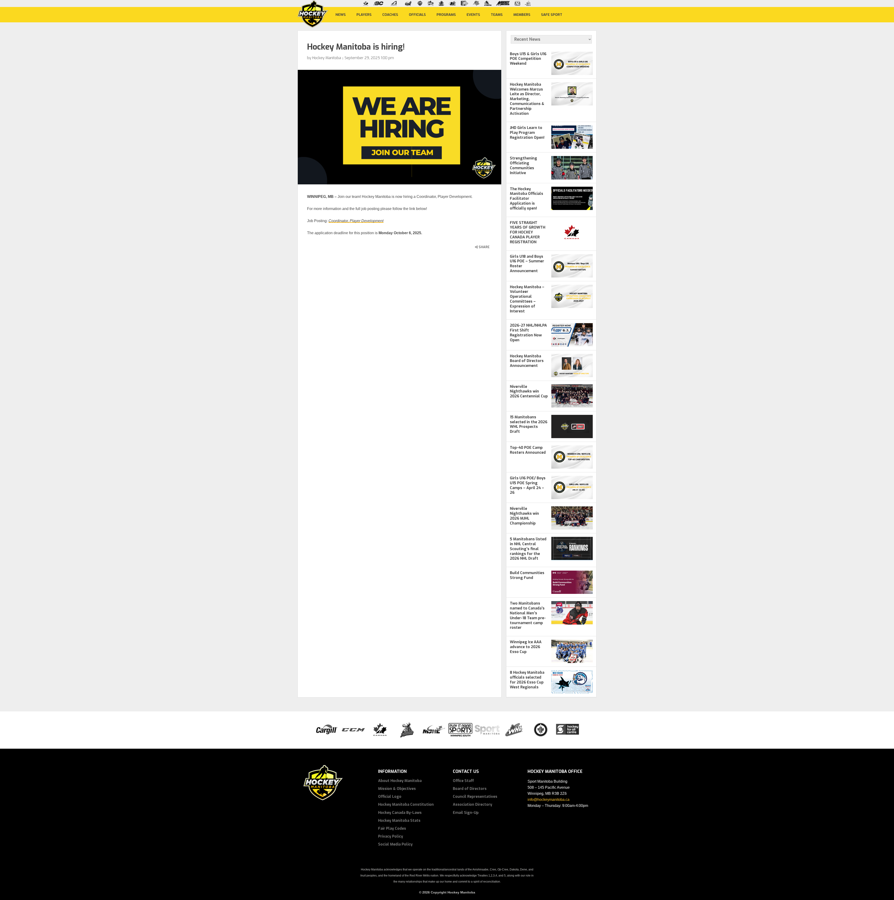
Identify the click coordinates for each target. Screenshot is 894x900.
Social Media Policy (395, 844)
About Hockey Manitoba (400, 780)
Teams (497, 14)
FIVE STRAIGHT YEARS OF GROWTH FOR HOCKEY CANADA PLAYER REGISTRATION (527, 232)
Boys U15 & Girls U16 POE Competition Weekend (528, 58)
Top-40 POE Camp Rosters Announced (528, 450)
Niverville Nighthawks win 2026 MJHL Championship (524, 515)
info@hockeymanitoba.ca (548, 800)
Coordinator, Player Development (355, 221)
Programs (446, 14)
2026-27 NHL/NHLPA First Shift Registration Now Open (528, 332)
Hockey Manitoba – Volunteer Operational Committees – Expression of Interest (527, 299)
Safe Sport (551, 14)
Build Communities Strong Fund (527, 575)
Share (484, 247)
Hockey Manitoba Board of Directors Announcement (527, 361)
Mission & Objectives (397, 788)
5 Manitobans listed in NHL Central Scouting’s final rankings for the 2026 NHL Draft (528, 549)
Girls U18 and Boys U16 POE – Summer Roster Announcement (527, 263)
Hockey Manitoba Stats (399, 820)
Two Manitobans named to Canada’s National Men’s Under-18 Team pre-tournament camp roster (528, 615)
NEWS (340, 14)
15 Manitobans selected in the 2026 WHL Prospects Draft (528, 424)
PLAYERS (364, 14)
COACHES (390, 14)
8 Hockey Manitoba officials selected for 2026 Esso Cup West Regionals (527, 679)
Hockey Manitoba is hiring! (356, 47)
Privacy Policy (390, 836)
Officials (417, 14)
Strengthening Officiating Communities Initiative (523, 165)
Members (521, 14)
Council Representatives (475, 796)
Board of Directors (470, 788)
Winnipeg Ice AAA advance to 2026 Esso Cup (526, 646)
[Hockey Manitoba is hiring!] (399, 127)
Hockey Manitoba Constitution (406, 804)
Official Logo (389, 796)
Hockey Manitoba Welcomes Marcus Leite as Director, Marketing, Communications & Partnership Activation (527, 99)
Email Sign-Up (466, 812)
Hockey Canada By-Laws (400, 812)
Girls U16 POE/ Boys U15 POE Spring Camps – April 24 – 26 (527, 485)
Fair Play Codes (392, 828)
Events (473, 14)
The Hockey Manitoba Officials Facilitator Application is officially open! (526, 198)
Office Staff (463, 780)
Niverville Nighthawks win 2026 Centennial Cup (529, 391)
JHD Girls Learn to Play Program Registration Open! (527, 132)
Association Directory (472, 804)
